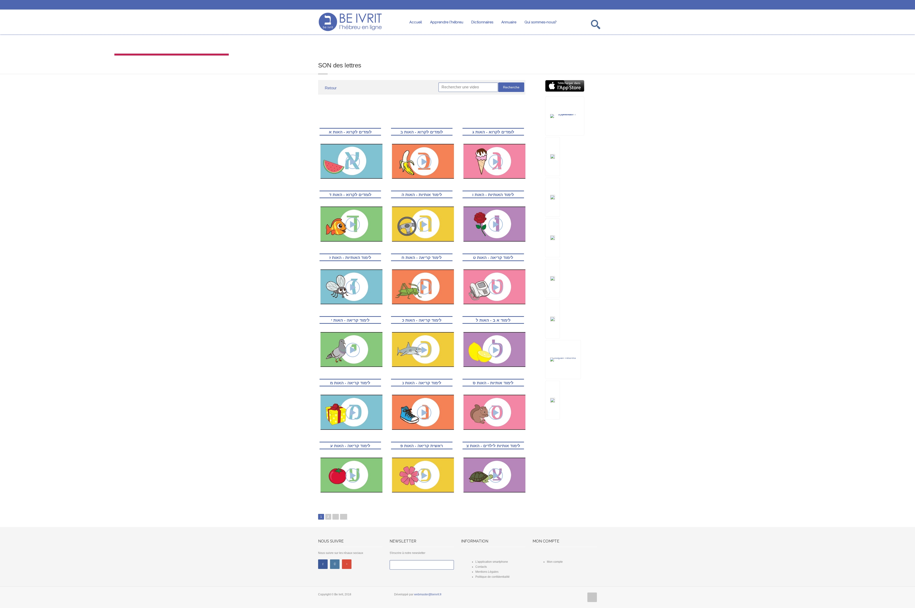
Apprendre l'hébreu (446, 22)
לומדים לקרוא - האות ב (421, 132)
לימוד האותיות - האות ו (493, 195)
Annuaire (508, 22)
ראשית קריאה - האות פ (421, 446)
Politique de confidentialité (492, 576)
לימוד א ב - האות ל (493, 320)
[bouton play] (353, 161)
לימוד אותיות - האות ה (422, 195)
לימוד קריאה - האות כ (422, 320)
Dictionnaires (482, 22)
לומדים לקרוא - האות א (350, 132)
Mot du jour (57, 46)
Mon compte (555, 561)
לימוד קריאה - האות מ (350, 383)
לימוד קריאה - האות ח (422, 257)
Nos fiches (514, 46)
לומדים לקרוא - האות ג (493, 132)
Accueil (415, 22)
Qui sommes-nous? (540, 22)
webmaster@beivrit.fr (428, 594)
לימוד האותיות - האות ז (350, 257)
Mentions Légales (486, 571)
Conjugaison (400, 46)
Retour (330, 88)
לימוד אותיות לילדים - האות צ (493, 446)
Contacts (481, 566)
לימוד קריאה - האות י (350, 320)
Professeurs (629, 46)
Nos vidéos (171, 46)
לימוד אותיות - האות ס (493, 383)
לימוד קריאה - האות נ (421, 383)
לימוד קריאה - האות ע (350, 446)
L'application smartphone (491, 561)
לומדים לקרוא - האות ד (350, 195)
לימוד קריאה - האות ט (493, 257)
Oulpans (743, 46)
